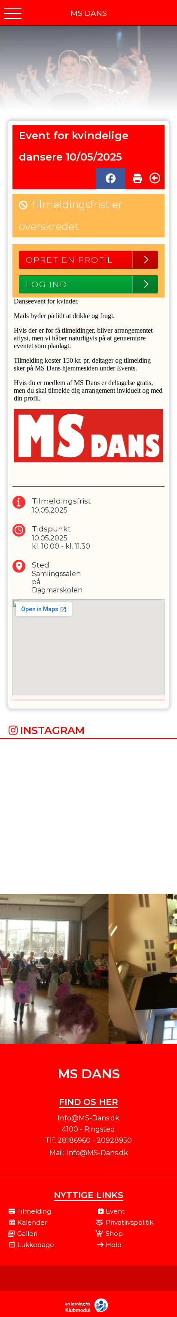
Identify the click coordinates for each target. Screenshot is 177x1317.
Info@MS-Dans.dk (97, 1153)
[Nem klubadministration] (88, 1311)
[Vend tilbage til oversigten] (155, 178)
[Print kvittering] (137, 176)
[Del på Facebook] (110, 178)
